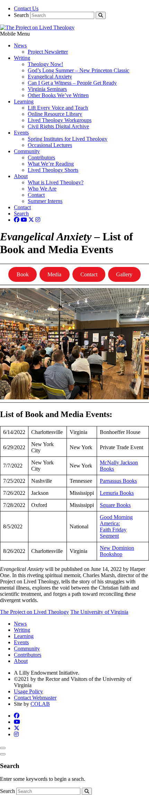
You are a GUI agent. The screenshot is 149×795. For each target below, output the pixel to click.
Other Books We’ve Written (58, 95)
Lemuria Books (117, 493)
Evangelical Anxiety (50, 77)
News (20, 45)
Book (23, 274)
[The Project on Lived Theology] (37, 27)
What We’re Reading (51, 164)
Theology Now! (45, 64)
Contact (36, 195)
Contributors (41, 157)
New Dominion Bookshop (117, 551)
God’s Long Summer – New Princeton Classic (78, 70)
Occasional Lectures (50, 145)
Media (54, 274)
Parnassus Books (118, 481)
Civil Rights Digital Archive (58, 126)
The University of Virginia (99, 612)
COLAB (40, 704)
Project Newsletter (48, 52)
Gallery (124, 274)
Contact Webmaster (35, 698)
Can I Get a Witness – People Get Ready (72, 83)
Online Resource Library (55, 114)
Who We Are (42, 189)
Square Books (115, 505)
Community (27, 151)
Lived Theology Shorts (53, 170)
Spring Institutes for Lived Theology (67, 139)
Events (21, 133)
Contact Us (26, 8)
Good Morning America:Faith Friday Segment (116, 526)
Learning (24, 101)
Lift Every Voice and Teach (58, 108)
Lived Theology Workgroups (59, 120)
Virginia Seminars (47, 89)
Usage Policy (28, 691)
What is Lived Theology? (56, 182)
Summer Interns (45, 201)
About (21, 176)
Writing (22, 58)
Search (21, 15)
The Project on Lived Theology (34, 612)
